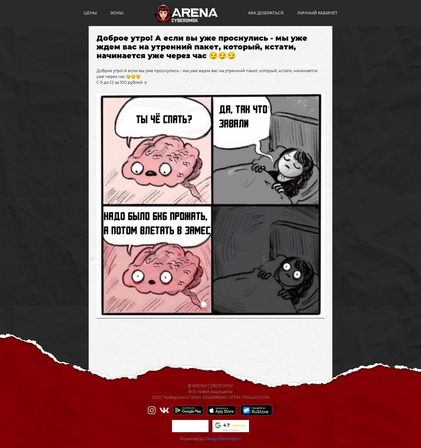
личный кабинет (317, 13)
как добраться (266, 13)
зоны (116, 13)
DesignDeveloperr (223, 439)
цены (90, 13)
